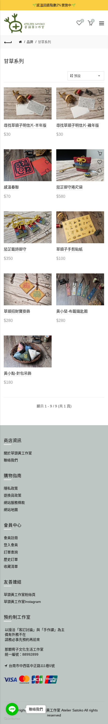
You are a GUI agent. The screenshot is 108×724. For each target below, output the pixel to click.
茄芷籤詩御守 (15, 249)
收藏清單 (11, 566)
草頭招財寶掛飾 (17, 311)
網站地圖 (11, 510)
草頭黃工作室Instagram (22, 602)
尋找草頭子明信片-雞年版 (77, 125)
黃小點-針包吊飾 (17, 373)
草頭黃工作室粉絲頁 (19, 595)
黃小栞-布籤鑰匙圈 (72, 311)
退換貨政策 (12, 495)
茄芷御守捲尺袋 (69, 187)
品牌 (30, 42)
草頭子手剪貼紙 (69, 249)
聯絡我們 (11, 460)
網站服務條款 (14, 503)
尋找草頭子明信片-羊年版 (25, 125)
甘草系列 (44, 42)
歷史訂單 (11, 559)
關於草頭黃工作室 (18, 453)
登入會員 (11, 545)
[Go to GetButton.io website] (12, 718)
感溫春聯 (11, 187)
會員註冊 (11, 538)
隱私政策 (11, 488)
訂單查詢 (11, 552)
